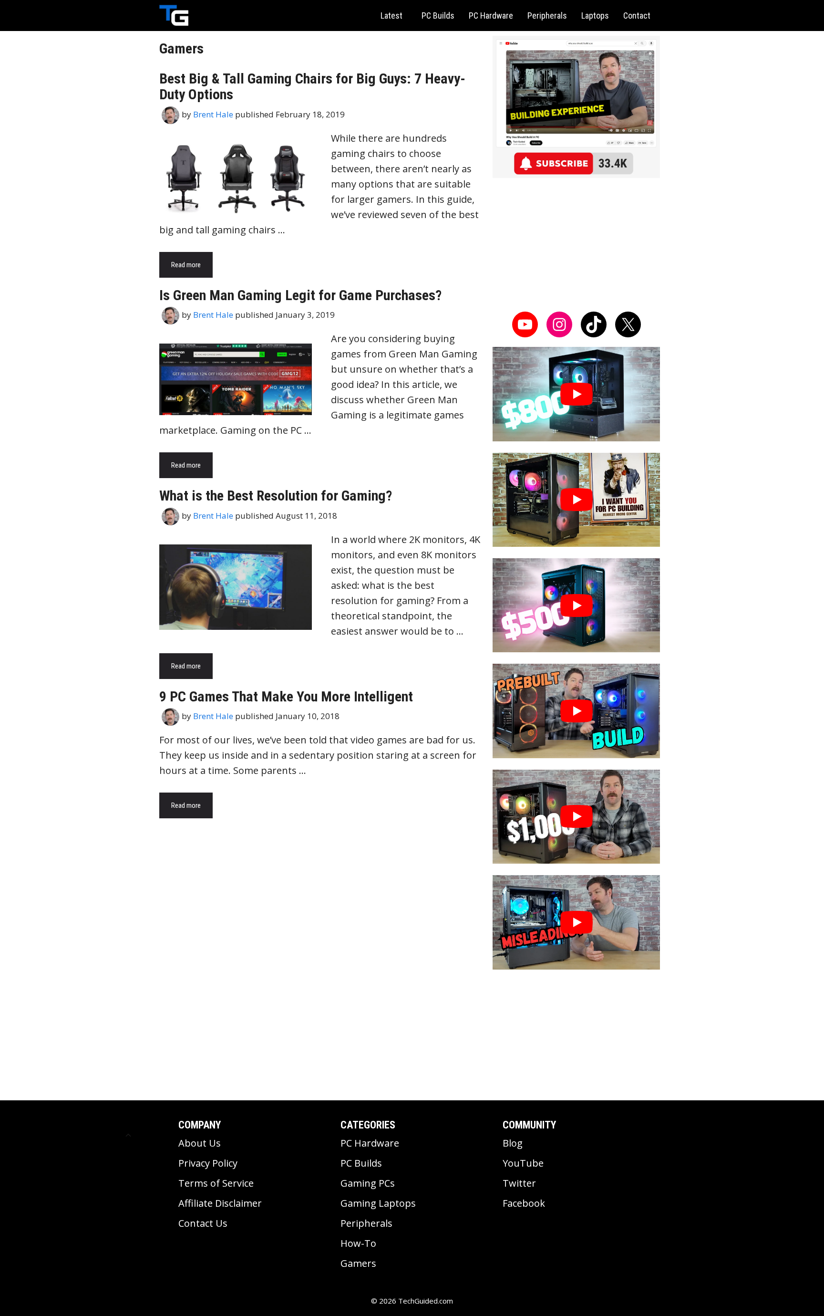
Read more (186, 265)
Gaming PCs (367, 1183)
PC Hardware (491, 15)
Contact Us (202, 1223)
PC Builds (438, 15)
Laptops (595, 15)
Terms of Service (216, 1183)
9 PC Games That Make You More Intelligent (286, 696)
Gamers (358, 1263)
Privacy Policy (207, 1163)
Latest (391, 15)
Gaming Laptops (378, 1203)
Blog (513, 1143)
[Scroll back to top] (128, 1135)
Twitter (519, 1183)
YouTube (523, 1163)
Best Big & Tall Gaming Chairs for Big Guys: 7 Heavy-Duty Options (312, 86)
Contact (636, 15)
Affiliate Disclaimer (220, 1203)
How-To (358, 1243)
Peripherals (547, 15)
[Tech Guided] (173, 15)
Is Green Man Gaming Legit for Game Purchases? (300, 295)
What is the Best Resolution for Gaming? (275, 495)
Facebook (524, 1203)
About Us (199, 1143)
